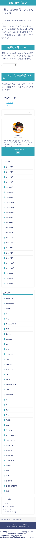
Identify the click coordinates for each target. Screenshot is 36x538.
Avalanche (10, 303)
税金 (8, 105)
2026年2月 (10, 192)
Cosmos (9, 339)
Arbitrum (9, 298)
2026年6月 (10, 172)
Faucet (8, 359)
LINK (8, 374)
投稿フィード (10, 506)
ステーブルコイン (12, 435)
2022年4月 (10, 248)
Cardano (9, 334)
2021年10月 (10, 273)
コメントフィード (11, 509)
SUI (7, 410)
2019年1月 (10, 283)
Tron (7, 415)
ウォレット (10, 430)
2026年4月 (10, 182)
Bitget (8, 319)
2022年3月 (10, 253)
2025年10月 (10, 212)
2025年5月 (10, 238)
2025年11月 (10, 207)
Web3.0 (9, 420)
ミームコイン (10, 445)
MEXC (8, 379)
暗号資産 (9, 103)
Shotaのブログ (18, 2)
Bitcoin (9, 314)
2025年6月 (10, 233)
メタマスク (10, 455)
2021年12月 (10, 263)
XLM (7, 425)
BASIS (8, 309)
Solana (8, 405)
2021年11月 (10, 268)
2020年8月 (10, 278)
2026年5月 (10, 177)
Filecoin (9, 364)
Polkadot (9, 395)
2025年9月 (10, 217)
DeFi (7, 344)
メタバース (10, 450)
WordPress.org (10, 512)
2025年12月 (10, 202)
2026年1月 (10, 197)
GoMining (10, 369)
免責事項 (25, 524)
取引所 (8, 465)
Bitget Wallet (11, 324)
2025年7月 (10, 228)
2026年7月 (10, 167)
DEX (7, 349)
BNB (7, 329)
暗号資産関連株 (11, 486)
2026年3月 (10, 187)
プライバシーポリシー (14, 524)
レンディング (10, 460)
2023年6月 (10, 243)
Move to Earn (11, 384)
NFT (7, 389)
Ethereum (9, 354)
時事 (7, 476)
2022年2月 (10, 258)
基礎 (7, 470)
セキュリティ (10, 440)
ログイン (8, 504)
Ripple (8, 400)
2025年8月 (10, 222)
